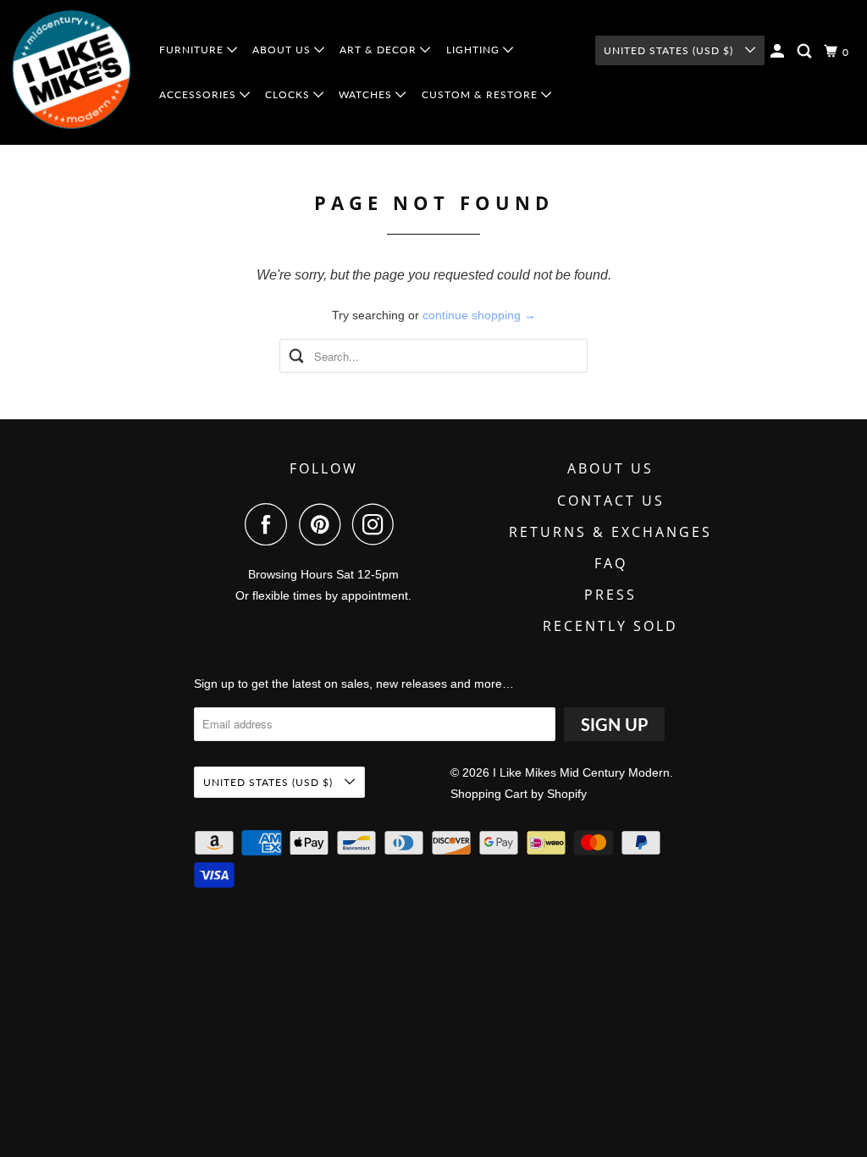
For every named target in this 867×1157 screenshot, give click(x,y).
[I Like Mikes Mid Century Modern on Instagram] (377, 524)
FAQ (610, 563)
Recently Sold (610, 626)
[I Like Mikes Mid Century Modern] (72, 72)
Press (610, 594)
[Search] (806, 51)
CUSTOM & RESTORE (481, 94)
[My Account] (779, 51)
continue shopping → (479, 315)
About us (610, 468)
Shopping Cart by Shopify (518, 793)
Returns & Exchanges (610, 532)
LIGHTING (474, 49)
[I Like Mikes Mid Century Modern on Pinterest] (324, 524)
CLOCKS (289, 94)
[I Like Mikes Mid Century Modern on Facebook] (270, 524)
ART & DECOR (380, 49)
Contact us (611, 500)
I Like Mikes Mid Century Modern (581, 772)
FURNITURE (193, 49)
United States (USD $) (670, 50)
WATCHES (367, 94)
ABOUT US (283, 49)
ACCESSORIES (199, 94)
